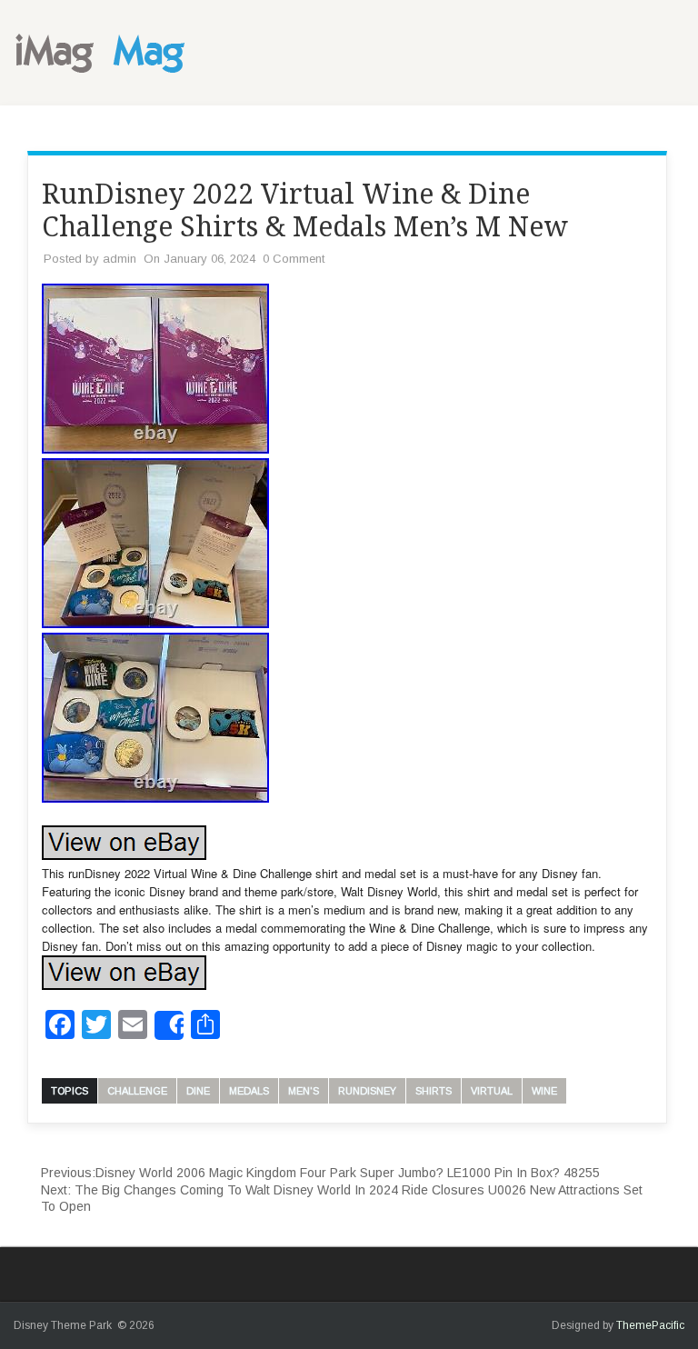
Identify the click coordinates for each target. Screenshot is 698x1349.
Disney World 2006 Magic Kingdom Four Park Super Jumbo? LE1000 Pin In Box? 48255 (320, 1172)
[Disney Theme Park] (104, 78)
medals (249, 1090)
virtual (492, 1090)
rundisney (367, 1090)
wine (544, 1090)
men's (303, 1090)
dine (198, 1090)
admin (119, 258)
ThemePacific (650, 1325)
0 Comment (293, 258)
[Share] (169, 1025)
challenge (137, 1090)
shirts (433, 1090)
